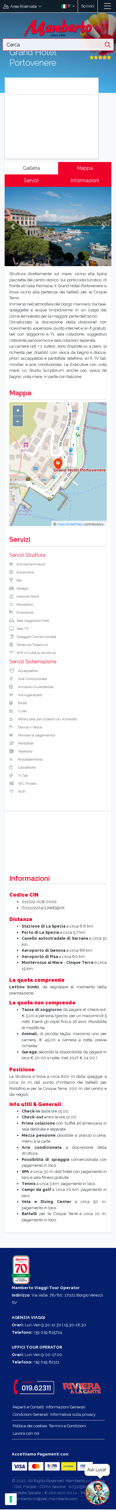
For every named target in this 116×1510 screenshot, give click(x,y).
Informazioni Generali (65, 1407)
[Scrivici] (100, 6)
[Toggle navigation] (107, 6)
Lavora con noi (26, 1433)
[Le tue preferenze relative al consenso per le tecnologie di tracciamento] (11, 1499)
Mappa (85, 168)
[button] (66, 6)
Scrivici (87, 6)
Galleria (31, 168)
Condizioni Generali (30, 1414)
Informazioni (85, 180)
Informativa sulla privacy (73, 1414)
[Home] (58, 27)
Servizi (31, 180)
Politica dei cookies (30, 1426)
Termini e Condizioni (67, 1426)
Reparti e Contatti (28, 1407)
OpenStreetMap (70, 524)
